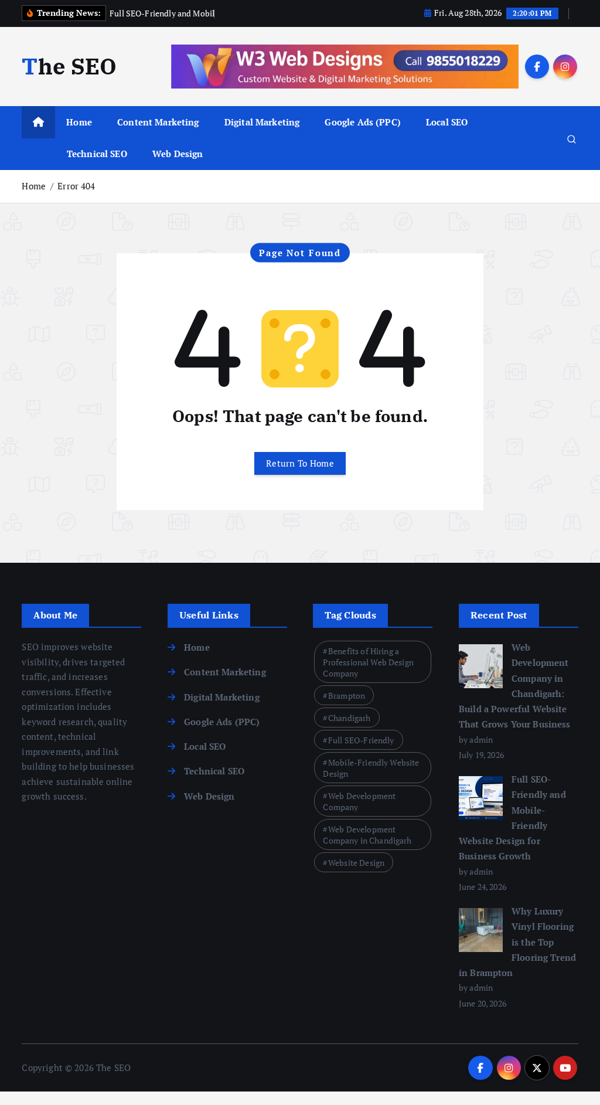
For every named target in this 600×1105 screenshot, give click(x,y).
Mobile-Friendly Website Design (371, 768)
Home (79, 122)
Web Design (177, 153)
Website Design (356, 862)
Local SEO (447, 122)
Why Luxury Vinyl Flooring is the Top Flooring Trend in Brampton (517, 941)
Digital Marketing (262, 122)
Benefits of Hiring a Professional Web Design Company (368, 662)
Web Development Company (359, 801)
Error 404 (76, 186)
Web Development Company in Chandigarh (367, 835)
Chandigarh (349, 717)
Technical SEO (97, 153)
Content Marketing (158, 122)
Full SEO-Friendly (361, 740)
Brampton (346, 695)
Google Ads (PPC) (362, 122)
